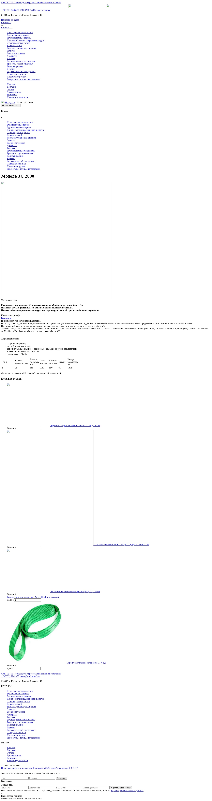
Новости (11, 84)
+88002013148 (27, 10)
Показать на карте (10, 20)
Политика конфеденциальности (16, 768)
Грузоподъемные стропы (19, 38)
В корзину (6, 318)
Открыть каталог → (10, 105)
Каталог (5, 27)
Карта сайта (39, 768)
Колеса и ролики (15, 66)
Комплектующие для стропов (21, 48)
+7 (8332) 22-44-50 (10, 10)
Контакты (12, 94)
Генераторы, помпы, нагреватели (23, 79)
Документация (14, 92)
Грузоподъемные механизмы (21, 61)
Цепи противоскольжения (20, 32)
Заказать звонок (42, 10)
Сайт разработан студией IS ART (61, 768)
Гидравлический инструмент (21, 71)
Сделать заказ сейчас (121, 788)
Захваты (11, 50)
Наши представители (17, 97)
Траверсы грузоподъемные (20, 63)
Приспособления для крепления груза (25, 40)
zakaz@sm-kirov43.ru (30, 676)
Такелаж (11, 58)
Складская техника (16, 74)
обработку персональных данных (127, 790)
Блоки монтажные (16, 53)
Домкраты (12, 56)
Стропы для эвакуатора (18, 43)
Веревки (11, 69)
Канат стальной (14, 45)
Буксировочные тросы (18, 35)
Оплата (10, 89)
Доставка (11, 87)
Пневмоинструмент (16, 76)
